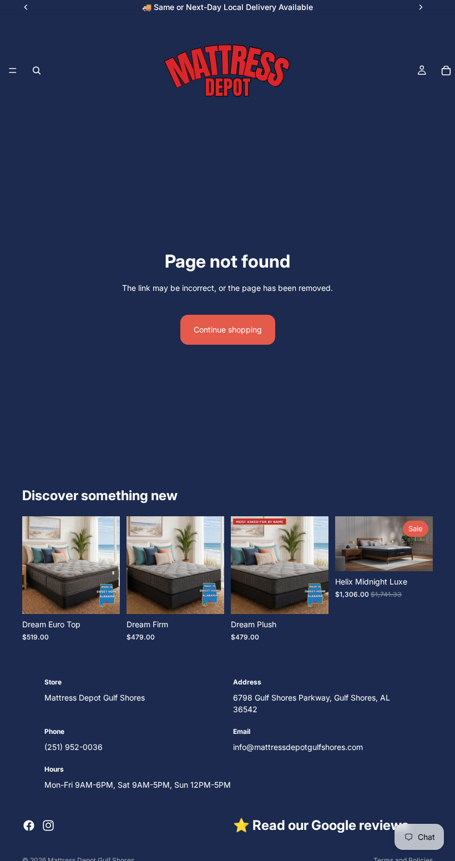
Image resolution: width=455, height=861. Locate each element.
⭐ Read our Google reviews (321, 825)
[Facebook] (29, 825)
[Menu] (13, 70)
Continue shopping (228, 329)
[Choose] (103, 597)
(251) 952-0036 (73, 747)
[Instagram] (48, 825)
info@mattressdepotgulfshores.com (298, 747)
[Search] (36, 70)
